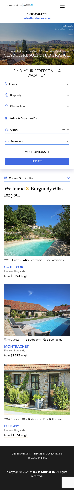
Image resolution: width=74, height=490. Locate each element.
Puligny (11, 426)
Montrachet (16, 346)
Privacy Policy (37, 458)
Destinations (21, 454)
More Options (35, 152)
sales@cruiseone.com (37, 18)
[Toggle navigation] (62, 5)
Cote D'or (13, 267)
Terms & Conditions (48, 454)
